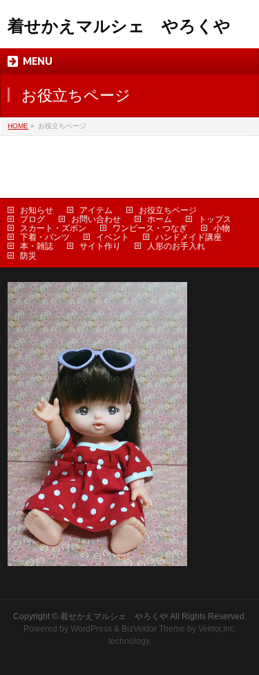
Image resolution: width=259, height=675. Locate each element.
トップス (214, 219)
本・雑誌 (36, 246)
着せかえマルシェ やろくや (119, 26)
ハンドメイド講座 (188, 237)
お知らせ (36, 210)
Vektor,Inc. (217, 629)
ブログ (32, 219)
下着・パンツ (45, 237)
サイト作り (100, 246)
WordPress (91, 629)
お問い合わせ (96, 219)
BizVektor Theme (153, 629)
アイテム (96, 210)
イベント (112, 237)
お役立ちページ (168, 210)
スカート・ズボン (53, 228)
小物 (221, 228)
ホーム (159, 219)
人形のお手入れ (176, 246)
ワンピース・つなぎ (150, 228)
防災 (28, 256)
